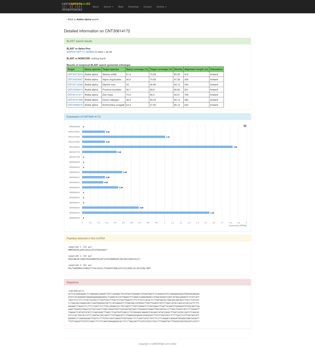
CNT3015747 (75, 94)
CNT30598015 (75, 89)
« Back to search (82, 19)
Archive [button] (161, 6)
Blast (120, 6)
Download (133, 6)
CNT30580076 (75, 104)
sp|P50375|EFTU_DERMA (80, 51)
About (96, 6)
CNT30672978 (75, 74)
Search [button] (108, 6)
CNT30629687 (75, 79)
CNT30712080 (75, 84)
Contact (148, 6)
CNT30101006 (75, 99)
